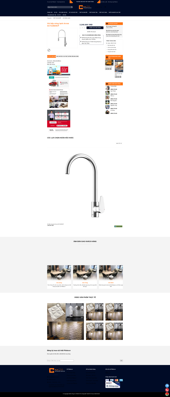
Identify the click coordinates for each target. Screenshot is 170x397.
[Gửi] (72, 7)
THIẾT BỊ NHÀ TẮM (93, 12)
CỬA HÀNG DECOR (63, 12)
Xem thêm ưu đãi (103, 1)
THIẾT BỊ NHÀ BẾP (83, 12)
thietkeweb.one (103, 393)
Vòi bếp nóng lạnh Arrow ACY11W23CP (55, 224)
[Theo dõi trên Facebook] (107, 373)
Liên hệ (64, 14)
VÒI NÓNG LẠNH (66, 18)
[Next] (52, 49)
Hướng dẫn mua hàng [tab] (73, 56)
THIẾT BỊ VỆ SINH (103, 12)
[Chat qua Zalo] (109, 373)
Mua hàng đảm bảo (61, 1)
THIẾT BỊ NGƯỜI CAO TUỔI (114, 12)
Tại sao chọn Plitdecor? (51, 1)
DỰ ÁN (55, 12)
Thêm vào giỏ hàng (95, 27)
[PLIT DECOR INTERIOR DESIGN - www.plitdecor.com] (85, 7)
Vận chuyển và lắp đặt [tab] (62, 56)
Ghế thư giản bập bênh (118, 74)
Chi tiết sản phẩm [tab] (51, 56)
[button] (105, 7)
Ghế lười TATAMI (108, 66)
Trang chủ (49, 18)
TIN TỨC (59, 14)
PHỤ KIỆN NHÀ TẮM (52, 14)
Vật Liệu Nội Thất (73, 12)
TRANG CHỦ (49, 12)
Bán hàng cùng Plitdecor (113, 1)
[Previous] (47, 230)
